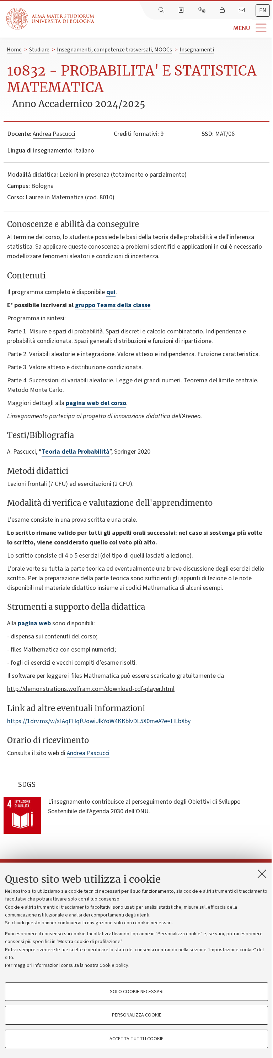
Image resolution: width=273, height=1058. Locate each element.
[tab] (263, 10)
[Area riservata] (222, 10)
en (262, 10)
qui (111, 292)
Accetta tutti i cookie (136, 1038)
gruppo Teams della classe (113, 305)
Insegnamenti (197, 50)
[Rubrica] (182, 10)
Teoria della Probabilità (75, 451)
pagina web (34, 623)
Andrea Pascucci (54, 133)
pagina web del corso (96, 403)
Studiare (39, 50)
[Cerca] (162, 10)
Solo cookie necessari (137, 991)
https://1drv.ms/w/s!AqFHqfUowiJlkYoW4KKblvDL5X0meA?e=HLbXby (99, 721)
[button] (184, 28)
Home (14, 50)
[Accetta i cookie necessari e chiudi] (262, 873)
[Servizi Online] (202, 10)
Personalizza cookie (136, 1015)
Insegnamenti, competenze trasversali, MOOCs (114, 50)
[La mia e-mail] (242, 10)
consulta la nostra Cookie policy (94, 965)
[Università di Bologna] (50, 18)
